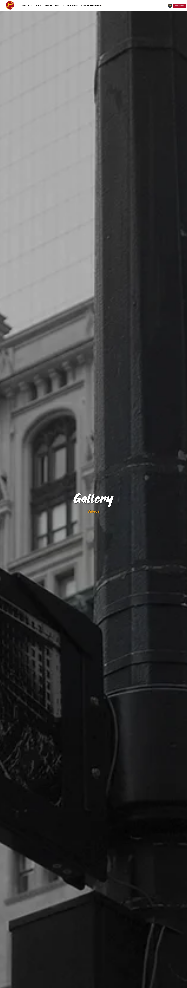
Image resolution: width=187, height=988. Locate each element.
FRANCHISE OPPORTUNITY (91, 6)
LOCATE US (59, 6)
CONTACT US (72, 6)
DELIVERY (48, 6)
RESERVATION (179, 5)
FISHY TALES (26, 6)
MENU (38, 6)
